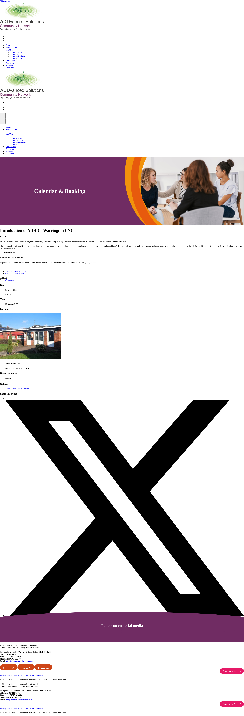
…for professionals (18, 56)
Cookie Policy (19, 675)
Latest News (11, 60)
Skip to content (6, 1)
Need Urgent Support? (232, 671)
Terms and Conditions (35, 675)
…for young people (18, 54)
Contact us (10, 68)
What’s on (10, 63)
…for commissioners (19, 58)
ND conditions (11, 47)
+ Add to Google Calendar (15, 271)
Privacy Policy (6, 675)
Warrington (9, 280)
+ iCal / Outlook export (14, 273)
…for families (16, 52)
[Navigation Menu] (3, 115)
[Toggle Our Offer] (42, 133)
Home (8, 45)
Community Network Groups (17, 389)
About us (9, 65)
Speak (8, 668)
